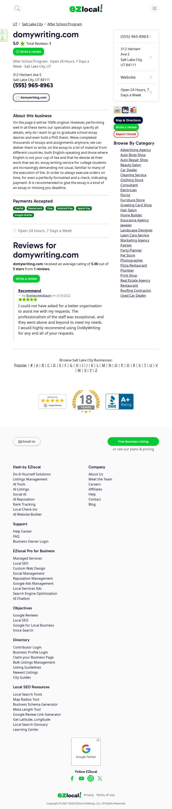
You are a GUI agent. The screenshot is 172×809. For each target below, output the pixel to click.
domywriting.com (34, 97)
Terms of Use (105, 795)
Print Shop (128, 275)
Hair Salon (128, 210)
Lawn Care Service (134, 235)
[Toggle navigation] (154, 8)
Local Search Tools (27, 694)
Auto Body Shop (133, 155)
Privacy (89, 795)
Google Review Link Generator (37, 714)
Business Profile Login (30, 652)
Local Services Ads (27, 588)
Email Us (29, 441)
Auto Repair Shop (134, 160)
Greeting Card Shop (136, 205)
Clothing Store (131, 180)
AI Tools (19, 484)
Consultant (129, 185)
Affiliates (95, 489)
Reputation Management (33, 578)
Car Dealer (128, 170)
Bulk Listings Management (34, 662)
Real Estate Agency (135, 280)
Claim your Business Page (33, 657)
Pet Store (127, 255)
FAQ (16, 536)
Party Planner (131, 250)
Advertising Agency (135, 150)
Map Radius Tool (26, 699)
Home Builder (131, 215)
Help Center (22, 531)
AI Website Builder (27, 514)
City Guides (22, 677)
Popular (20, 365)
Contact (95, 499)
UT (15, 24)
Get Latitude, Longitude (31, 719)
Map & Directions (128, 120)
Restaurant (129, 285)
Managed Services (27, 558)
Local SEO (21, 563)
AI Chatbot (21, 598)
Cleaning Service (133, 175)
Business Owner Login (30, 541)
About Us (96, 474)
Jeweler (126, 225)
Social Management (28, 573)
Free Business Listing (133, 441)
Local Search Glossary (30, 724)
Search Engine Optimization (35, 593)
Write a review (30, 52)
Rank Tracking (24, 504)
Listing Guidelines (27, 667)
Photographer (131, 260)
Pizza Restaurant (133, 265)
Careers (95, 484)
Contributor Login (27, 647)
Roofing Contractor (135, 290)
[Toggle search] (17, 8)
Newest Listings (25, 672)
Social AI (19, 494)
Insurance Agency (134, 220)
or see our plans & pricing (133, 449)
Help (92, 494)
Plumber (127, 270)
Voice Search (23, 630)
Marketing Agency (134, 240)
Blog (92, 504)
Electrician (128, 190)
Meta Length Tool (27, 709)
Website (128, 77)
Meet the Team (100, 479)
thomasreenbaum (38, 295)
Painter (126, 245)
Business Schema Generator (35, 704)
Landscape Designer (136, 230)
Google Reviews (25, 615)
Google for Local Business (33, 625)
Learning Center (26, 729)
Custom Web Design (29, 568)
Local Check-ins (25, 509)
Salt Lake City (32, 24)
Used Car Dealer (133, 295)
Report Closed (126, 134)
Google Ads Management (33, 583)
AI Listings (21, 489)
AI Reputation (24, 499)
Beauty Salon (130, 165)
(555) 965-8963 (135, 36)
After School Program (64, 24)
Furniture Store (132, 200)
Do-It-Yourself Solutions (32, 474)
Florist (125, 195)
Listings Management (30, 479)
